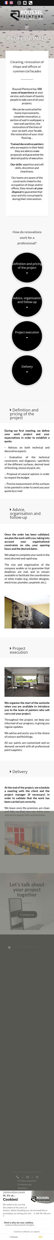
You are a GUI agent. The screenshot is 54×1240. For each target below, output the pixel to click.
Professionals (25, 1184)
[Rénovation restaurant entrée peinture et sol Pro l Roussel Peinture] (27, 695)
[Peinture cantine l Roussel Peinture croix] (27, 854)
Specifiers (23, 1188)
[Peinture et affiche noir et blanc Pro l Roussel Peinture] (27, 627)
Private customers (27, 1180)
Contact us (27, 914)
